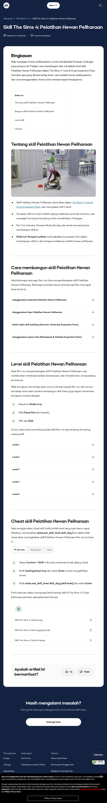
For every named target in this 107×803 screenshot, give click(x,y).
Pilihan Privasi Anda (53, 798)
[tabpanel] (53, 573)
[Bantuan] (6, 5)
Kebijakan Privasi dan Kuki (91, 789)
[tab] (19, 550)
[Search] (100, 5)
